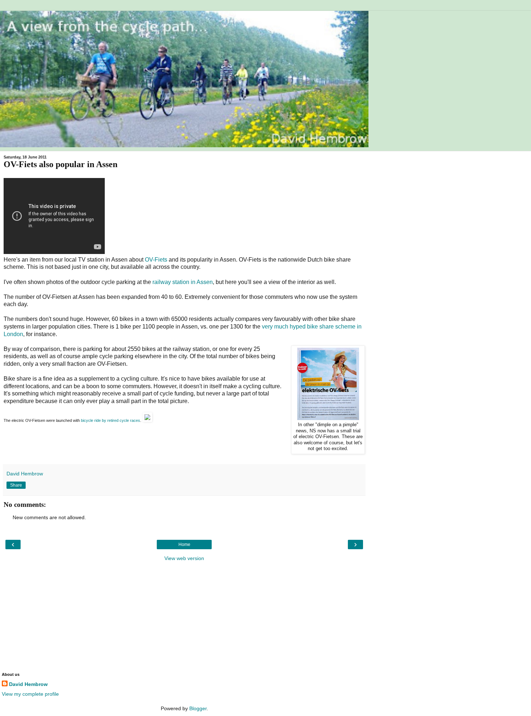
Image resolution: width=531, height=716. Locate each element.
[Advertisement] (184, 616)
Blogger (198, 708)
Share (16, 485)
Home (184, 544)
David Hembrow (28, 684)
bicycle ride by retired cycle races (110, 420)
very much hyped (284, 326)
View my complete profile (30, 694)
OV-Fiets (156, 260)
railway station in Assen (182, 282)
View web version (184, 558)
